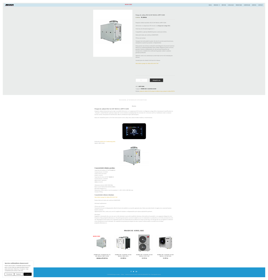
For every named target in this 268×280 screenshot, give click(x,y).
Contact (260, 5)
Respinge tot (18, 274)
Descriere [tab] (122, 100)
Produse (216, 5)
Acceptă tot (27, 274)
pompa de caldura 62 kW (148, 88)
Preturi (224, 5)
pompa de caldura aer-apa (157, 91)
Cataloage (231, 5)
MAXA (210, 5)
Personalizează (9, 274)
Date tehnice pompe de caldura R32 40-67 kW (147, 63)
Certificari (247, 5)
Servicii (254, 5)
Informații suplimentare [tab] (137, 100)
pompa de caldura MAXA (169, 91)
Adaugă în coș (156, 80)
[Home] (9, 5)
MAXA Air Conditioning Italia (107, 141)
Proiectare (239, 5)
